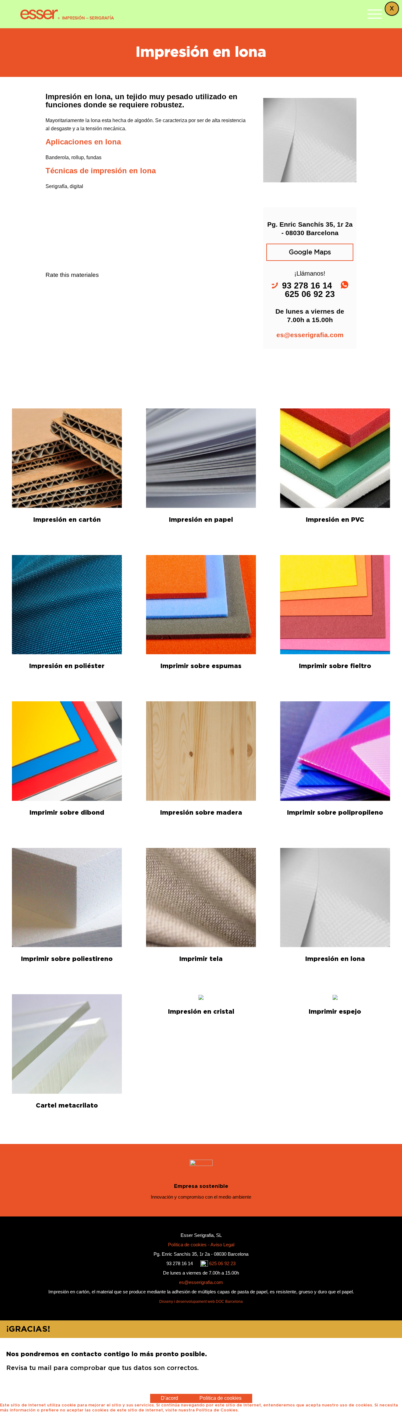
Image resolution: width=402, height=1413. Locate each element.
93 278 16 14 (180, 1263)
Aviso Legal (222, 1244)
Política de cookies (188, 1244)
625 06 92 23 (222, 1263)
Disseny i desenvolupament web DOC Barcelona (201, 1301)
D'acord (169, 1398)
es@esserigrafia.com (310, 334)
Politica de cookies (220, 1398)
